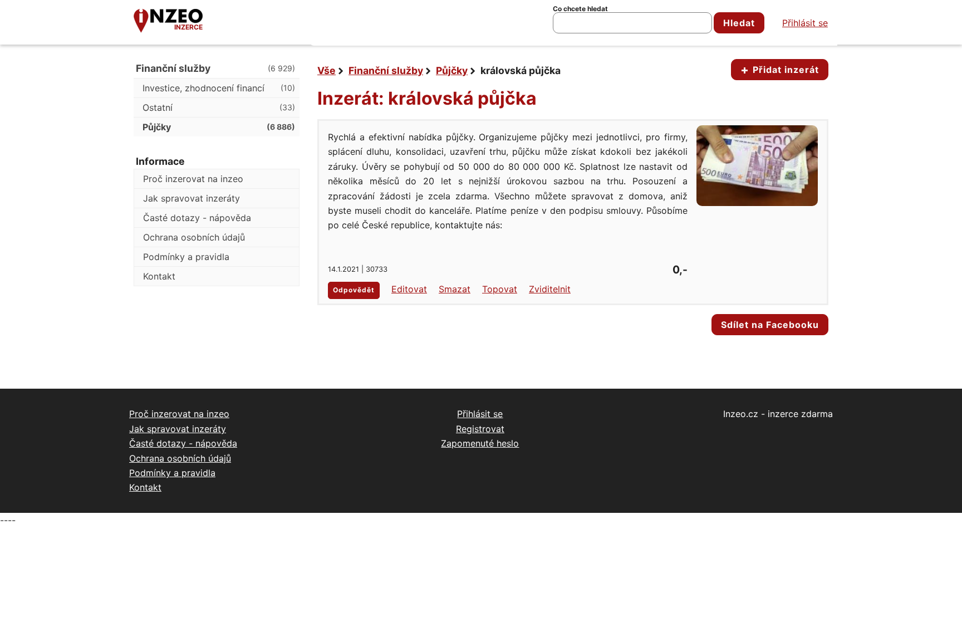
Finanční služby (386, 70)
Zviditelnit (550, 289)
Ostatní (219, 107)
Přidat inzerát (784, 69)
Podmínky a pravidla (186, 256)
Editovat (409, 289)
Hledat (739, 22)
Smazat (454, 289)
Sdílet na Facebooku (770, 324)
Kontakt (159, 276)
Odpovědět (354, 290)
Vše (326, 70)
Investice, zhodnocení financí (219, 88)
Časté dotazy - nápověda (197, 217)
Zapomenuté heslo (480, 443)
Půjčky (452, 70)
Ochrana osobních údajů (194, 237)
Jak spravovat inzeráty (191, 198)
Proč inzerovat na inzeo (193, 178)
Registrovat (480, 428)
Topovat (499, 289)
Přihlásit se (805, 22)
